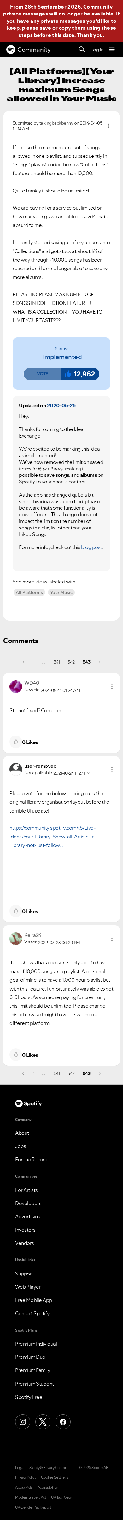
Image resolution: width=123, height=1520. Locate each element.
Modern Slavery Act (30, 1497)
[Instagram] (22, 1421)
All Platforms (29, 592)
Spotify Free (28, 1396)
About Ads (23, 1487)
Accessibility (48, 1487)
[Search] (82, 49)
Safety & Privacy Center (47, 1467)
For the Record (31, 1159)
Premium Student (34, 1383)
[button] (42, 374)
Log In (97, 49)
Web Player (28, 1286)
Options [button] (109, 126)
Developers (28, 1203)
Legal (19, 1467)
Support (24, 1273)
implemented (62, 356)
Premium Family (32, 1370)
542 (71, 662)
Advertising (28, 1216)
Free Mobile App (33, 1300)
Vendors (24, 1242)
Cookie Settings (54, 1477)
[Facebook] (63, 1421)
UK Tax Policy (61, 1497)
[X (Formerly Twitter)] (42, 1421)
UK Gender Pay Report (33, 1507)
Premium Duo (30, 1356)
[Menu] (112, 49)
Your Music (61, 592)
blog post (91, 547)
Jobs (20, 1146)
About (22, 1132)
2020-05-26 (61, 405)
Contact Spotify (32, 1313)
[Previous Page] (23, 662)
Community (34, 49)
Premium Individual (36, 1343)
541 (57, 662)
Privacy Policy (25, 1477)
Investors (25, 1229)
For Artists (26, 1189)
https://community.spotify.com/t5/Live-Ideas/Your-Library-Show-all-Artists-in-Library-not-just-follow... (53, 836)
